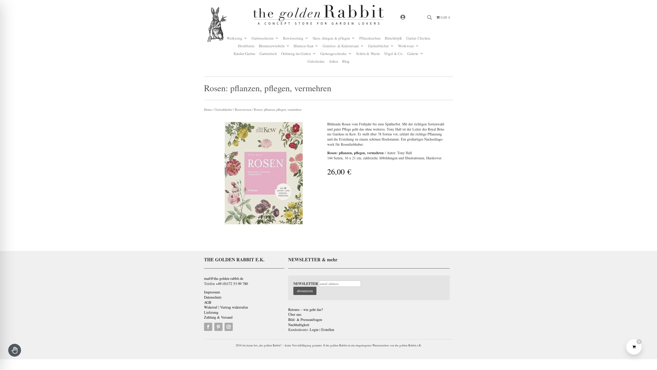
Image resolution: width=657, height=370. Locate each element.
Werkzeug (234, 38)
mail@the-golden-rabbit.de (223, 278)
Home (208, 109)
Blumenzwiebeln (272, 46)
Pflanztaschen (370, 38)
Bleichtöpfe (393, 38)
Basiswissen (243, 109)
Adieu (333, 61)
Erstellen (327, 329)
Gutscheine (316, 61)
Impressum (212, 292)
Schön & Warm (368, 54)
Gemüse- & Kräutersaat (341, 46)
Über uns (294, 314)
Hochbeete (246, 46)
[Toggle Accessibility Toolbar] (15, 350)
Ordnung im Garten (296, 54)
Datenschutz (212, 297)
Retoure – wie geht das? (305, 309)
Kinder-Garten (244, 54)
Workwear (406, 46)
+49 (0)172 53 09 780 (232, 283)
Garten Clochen (418, 38)
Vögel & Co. (393, 54)
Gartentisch (268, 54)
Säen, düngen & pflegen (331, 38)
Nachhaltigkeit (298, 324)
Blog (346, 61)
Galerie (412, 54)
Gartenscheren (263, 38)
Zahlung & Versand (218, 317)
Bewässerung (293, 38)
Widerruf (210, 307)
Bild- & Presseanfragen (305, 319)
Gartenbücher (378, 46)
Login (314, 329)
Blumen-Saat (303, 46)
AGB (207, 302)
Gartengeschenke (333, 54)
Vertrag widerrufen (234, 307)
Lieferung (211, 312)
